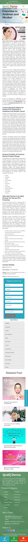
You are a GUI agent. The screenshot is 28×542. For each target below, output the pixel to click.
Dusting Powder (9, 352)
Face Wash (8, 360)
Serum (7, 367)
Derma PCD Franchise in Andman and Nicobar (14, 23)
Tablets (7, 323)
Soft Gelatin (8, 334)
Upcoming (8, 349)
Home (5, 21)
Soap (6, 338)
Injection (7, 363)
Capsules (7, 327)
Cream (7, 330)
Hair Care (7, 341)
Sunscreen (8, 356)
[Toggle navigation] (23, 6)
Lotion (7, 345)
